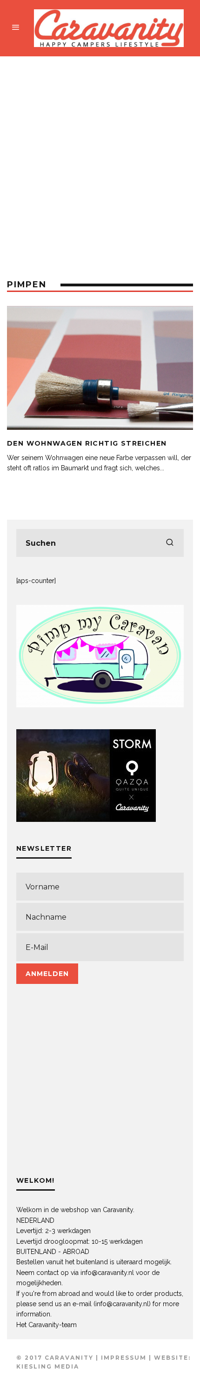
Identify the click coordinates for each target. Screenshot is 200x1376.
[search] (170, 543)
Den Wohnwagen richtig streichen (87, 443)
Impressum (124, 1357)
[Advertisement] (100, 161)
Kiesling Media (47, 1366)
